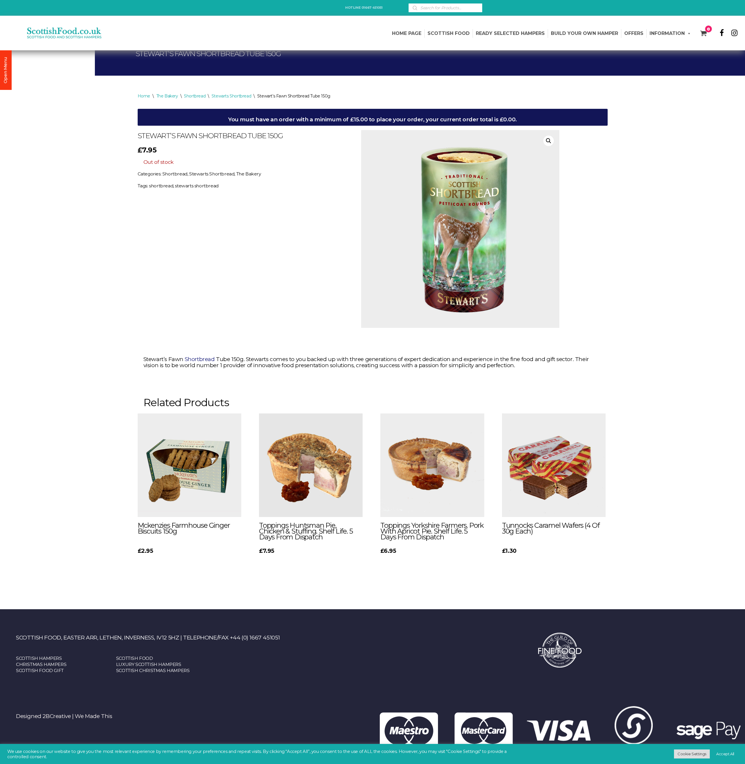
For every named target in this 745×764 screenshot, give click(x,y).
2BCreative (56, 716)
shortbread (161, 186)
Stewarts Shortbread (231, 96)
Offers (633, 33)
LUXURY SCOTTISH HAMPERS (148, 664)
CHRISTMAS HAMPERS (41, 664)
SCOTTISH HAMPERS (39, 658)
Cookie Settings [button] (691, 753)
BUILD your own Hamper (584, 33)
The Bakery (167, 96)
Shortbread (194, 96)
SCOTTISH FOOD (134, 658)
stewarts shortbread (196, 186)
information (667, 33)
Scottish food (449, 33)
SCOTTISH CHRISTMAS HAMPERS (153, 670)
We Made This (93, 716)
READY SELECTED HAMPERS (510, 33)
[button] (548, 141)
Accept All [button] (725, 753)
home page (406, 33)
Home (144, 96)
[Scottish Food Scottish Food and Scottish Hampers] (55, 33)
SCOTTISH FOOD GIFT (40, 670)
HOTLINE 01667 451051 (364, 8)
